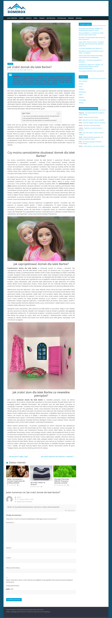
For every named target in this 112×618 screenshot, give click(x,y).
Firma (35, 18)
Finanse (41, 18)
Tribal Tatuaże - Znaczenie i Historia (94, 146)
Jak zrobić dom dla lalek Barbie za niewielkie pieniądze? (40, 120)
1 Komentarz (29, 70)
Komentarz (10, 522)
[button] (57, 113)
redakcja (21, 70)
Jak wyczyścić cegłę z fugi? (17, 456)
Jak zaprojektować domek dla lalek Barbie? (36, 118)
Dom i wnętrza (12, 18)
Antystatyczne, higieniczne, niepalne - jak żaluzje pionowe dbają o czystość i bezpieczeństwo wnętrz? (91, 66)
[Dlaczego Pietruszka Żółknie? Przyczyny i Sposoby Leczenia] (64, 467)
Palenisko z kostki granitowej (92, 125)
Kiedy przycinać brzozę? (91, 117)
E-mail (8, 558)
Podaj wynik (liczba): (12, 586)
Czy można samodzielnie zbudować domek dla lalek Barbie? (41, 116)
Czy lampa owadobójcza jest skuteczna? (90, 48)
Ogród (21, 18)
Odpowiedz (71, 510)
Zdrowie (71, 18)
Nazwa (9, 548)
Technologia (61, 18)
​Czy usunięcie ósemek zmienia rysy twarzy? (91, 71)
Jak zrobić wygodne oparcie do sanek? (94, 123)
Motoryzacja (51, 18)
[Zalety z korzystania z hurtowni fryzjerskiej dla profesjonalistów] (17, 467)
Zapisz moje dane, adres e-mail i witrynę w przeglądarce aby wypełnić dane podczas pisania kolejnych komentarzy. (39, 581)
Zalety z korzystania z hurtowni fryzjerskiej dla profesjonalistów (16, 481)
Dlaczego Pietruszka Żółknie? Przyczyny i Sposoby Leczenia (61, 481)
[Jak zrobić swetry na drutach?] (41, 467)
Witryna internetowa (13, 568)
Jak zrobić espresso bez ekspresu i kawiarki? (58, 456)
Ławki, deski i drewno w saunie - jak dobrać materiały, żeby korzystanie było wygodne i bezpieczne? (91, 43)
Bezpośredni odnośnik (24, 502)
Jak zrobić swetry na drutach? (38, 483)
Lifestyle (28, 18)
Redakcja (79, 18)
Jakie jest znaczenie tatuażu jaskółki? (93, 120)
